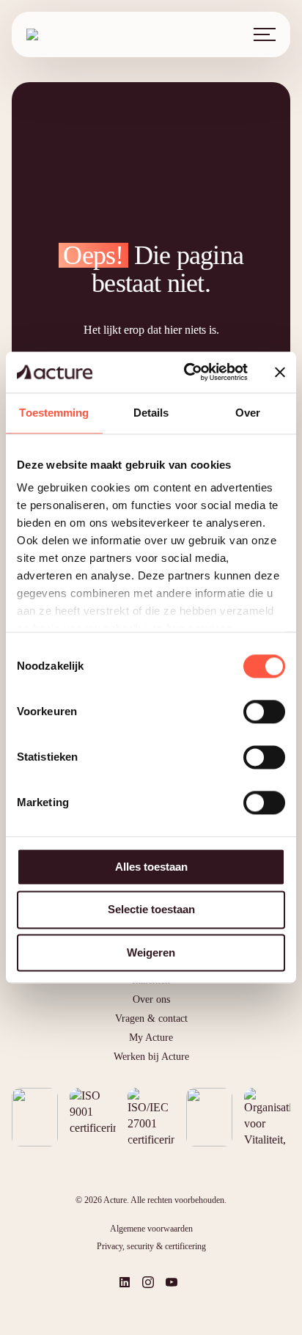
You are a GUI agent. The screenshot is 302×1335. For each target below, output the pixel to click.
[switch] (264, 711)
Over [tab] (247, 412)
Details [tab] (151, 412)
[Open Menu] (265, 34)
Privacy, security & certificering (151, 1246)
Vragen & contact (151, 1018)
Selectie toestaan (151, 910)
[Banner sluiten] (280, 372)
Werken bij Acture (151, 1056)
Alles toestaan (151, 866)
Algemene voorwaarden (151, 1229)
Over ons (151, 999)
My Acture (151, 1037)
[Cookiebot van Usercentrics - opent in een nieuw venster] (187, 371)
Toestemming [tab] (54, 412)
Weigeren (151, 952)
